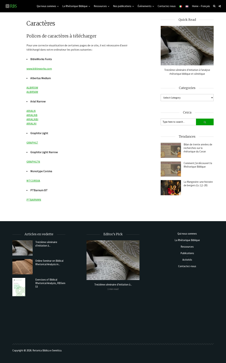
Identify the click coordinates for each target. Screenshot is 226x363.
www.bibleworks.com (39, 68)
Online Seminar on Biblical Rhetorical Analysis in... (49, 262)
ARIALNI (31, 123)
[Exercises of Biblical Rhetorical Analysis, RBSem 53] (22, 287)
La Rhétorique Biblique (75, 6)
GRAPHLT (32, 142)
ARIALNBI (32, 119)
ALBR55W (32, 87)
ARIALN (31, 111)
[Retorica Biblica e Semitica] (11, 6)
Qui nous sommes (46, 6)
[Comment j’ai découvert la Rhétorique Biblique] (171, 169)
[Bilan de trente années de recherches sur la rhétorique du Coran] (171, 150)
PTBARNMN (33, 199)
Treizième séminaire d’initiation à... (46, 243)
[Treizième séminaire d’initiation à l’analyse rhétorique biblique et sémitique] (187, 46)
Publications (187, 253)
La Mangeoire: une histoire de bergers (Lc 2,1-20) (198, 183)
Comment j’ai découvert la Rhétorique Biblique (198, 164)
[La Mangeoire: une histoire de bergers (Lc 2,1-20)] (171, 187)
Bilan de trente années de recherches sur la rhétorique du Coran (198, 148)
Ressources (100, 6)
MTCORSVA (33, 180)
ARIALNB (31, 115)
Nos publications (122, 6)
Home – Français (201, 6)
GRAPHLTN (33, 161)
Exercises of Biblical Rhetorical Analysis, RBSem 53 (50, 283)
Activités (187, 259)
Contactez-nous (167, 6)
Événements (144, 6)
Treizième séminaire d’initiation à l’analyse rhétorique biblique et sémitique (187, 71)
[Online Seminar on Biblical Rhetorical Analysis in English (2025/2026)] (22, 266)
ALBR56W (32, 92)
